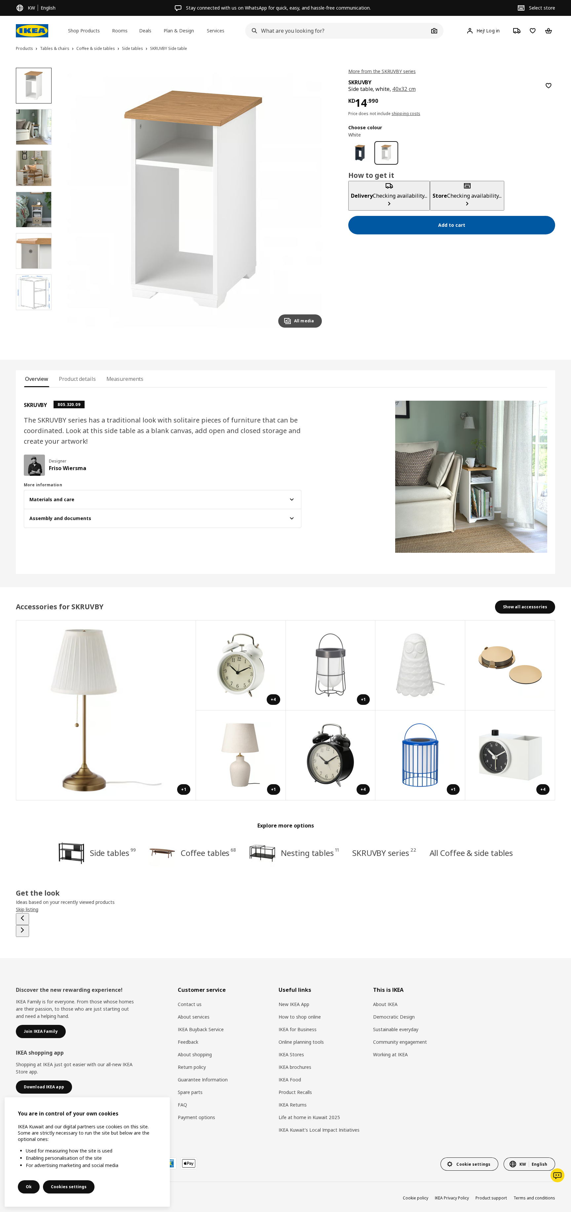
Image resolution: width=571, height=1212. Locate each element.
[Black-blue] (360, 153)
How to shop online (300, 1017)
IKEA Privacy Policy (452, 1198)
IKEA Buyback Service (201, 1029)
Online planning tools (301, 1042)
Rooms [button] (120, 30)
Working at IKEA (390, 1054)
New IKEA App (294, 1004)
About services (193, 1017)
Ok (29, 1187)
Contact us (190, 1004)
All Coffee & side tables (471, 852)
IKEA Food (290, 1079)
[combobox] (337, 31)
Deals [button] (145, 30)
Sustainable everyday (395, 1029)
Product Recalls (295, 1092)
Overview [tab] (36, 379)
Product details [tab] (77, 379)
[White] (386, 153)
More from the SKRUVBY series (382, 71)
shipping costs (406, 113)
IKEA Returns (293, 1105)
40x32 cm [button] (404, 89)
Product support (491, 1198)
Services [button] (215, 30)
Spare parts (190, 1092)
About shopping (195, 1054)
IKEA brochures (295, 1067)
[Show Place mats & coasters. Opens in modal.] (510, 665)
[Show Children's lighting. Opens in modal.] (420, 665)
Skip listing (27, 909)
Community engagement (400, 1042)
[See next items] (22, 931)
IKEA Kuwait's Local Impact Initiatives (319, 1130)
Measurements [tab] (125, 379)
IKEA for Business (298, 1029)
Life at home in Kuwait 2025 (309, 1117)
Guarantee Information (203, 1079)
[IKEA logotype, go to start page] (32, 30)
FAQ (182, 1105)
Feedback (188, 1042)
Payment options (196, 1117)
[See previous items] (22, 919)
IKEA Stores (291, 1054)
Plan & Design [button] (179, 30)
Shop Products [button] (84, 30)
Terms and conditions (534, 1198)
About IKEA (385, 1004)
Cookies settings (69, 1187)
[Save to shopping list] (548, 85)
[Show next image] (314, 200)
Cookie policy (415, 1198)
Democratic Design (394, 1017)
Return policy (192, 1067)
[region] (194, 200)
